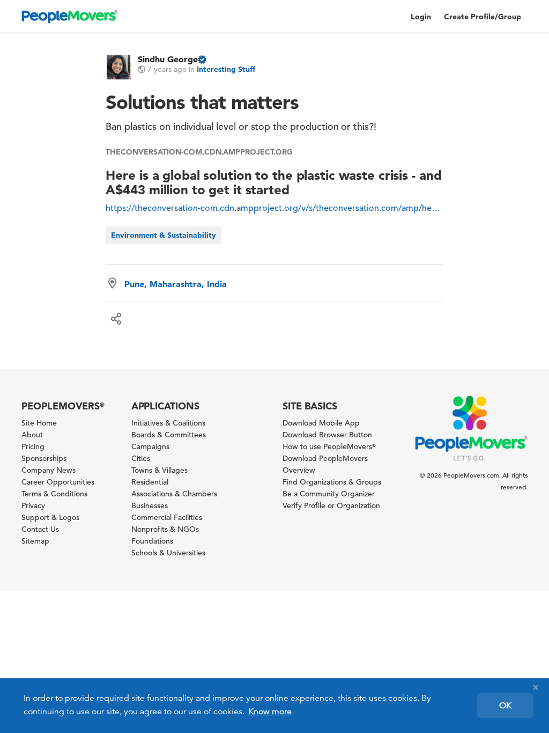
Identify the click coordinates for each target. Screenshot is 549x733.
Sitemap (35, 541)
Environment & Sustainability (163, 235)
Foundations (152, 541)
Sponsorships (43, 458)
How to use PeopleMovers (329, 446)
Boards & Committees (168, 434)
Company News (48, 470)
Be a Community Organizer (329, 494)
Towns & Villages (159, 470)
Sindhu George (168, 59)
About (32, 434)
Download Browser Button (327, 434)
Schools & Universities (168, 553)
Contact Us (40, 529)
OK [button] (505, 705)
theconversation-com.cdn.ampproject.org (199, 152)
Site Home (39, 423)
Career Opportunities (57, 482)
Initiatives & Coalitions (168, 423)
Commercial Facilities (166, 517)
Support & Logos (50, 517)
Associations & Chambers (174, 494)
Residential (149, 482)
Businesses (149, 505)
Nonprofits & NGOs (165, 529)
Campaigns (150, 446)
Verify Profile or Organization (331, 505)
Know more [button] (270, 711)
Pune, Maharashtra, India (175, 283)
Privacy (33, 505)
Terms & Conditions (54, 494)
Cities (140, 458)
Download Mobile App (321, 423)
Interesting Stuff (226, 69)
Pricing (32, 446)
